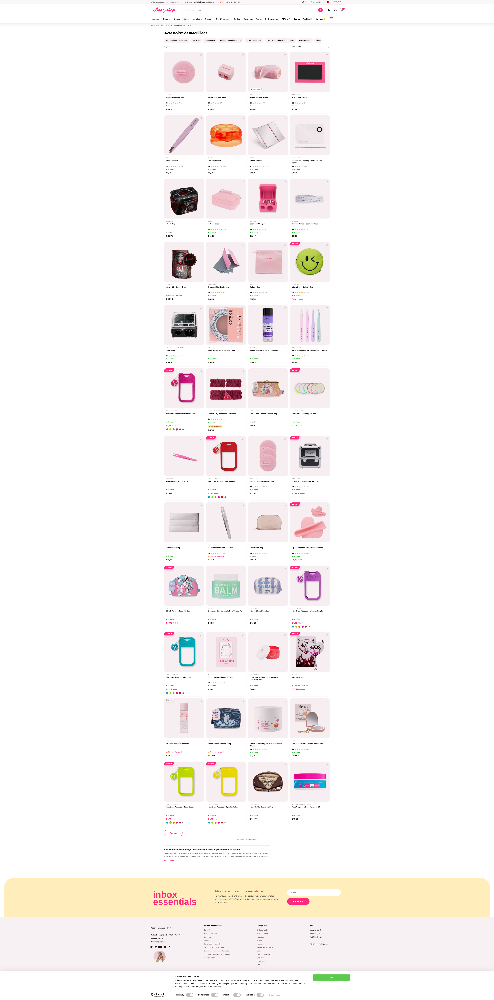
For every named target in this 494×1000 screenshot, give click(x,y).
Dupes (297, 19)
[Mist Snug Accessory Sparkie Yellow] (226, 782)
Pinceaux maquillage (265, 947)
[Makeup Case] (226, 199)
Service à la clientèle (213, 925)
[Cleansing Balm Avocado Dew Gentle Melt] (226, 586)
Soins (186, 19)
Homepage (155, 25)
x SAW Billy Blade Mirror (176, 287)
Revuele (253, 347)
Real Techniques (256, 545)
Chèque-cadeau (263, 930)
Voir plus (173, 833)
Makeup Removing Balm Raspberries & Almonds (266, 745)
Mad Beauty (254, 411)
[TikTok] (169, 947)
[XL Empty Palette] (310, 72)
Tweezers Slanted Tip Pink (177, 481)
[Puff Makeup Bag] (184, 522)
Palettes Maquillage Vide (230, 40)
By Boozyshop (272, 19)
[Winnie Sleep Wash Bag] (268, 586)
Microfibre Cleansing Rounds (304, 414)
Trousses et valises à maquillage (280, 40)
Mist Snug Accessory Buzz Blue (179, 677)
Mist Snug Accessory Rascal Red (221, 481)
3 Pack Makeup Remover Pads (262, 481)
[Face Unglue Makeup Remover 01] (310, 782)
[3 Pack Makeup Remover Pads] (268, 456)
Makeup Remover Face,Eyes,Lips (264, 350)
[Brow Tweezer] (184, 135)
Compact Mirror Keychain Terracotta (307, 744)
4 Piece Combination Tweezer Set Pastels (309, 350)
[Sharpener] (184, 325)
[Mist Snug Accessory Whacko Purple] (310, 586)
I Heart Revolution (215, 411)
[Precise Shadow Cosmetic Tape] (310, 199)
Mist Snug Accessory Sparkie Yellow (223, 807)
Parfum (237, 19)
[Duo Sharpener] (226, 135)
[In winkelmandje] (199, 87)
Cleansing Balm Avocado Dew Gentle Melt (225, 611)
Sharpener (170, 350)
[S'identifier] (329, 10)
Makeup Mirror (256, 161)
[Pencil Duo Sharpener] (226, 72)
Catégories (262, 925)
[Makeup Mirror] (268, 135)
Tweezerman (212, 545)
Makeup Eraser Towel (259, 97)
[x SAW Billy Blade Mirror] (184, 262)
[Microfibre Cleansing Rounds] (310, 388)
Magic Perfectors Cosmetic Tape (221, 350)
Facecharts (210, 40)
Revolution (296, 221)
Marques (155, 19)
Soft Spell (170, 478)
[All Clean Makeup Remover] (184, 718)
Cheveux (209, 19)
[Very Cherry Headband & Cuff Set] (226, 388)
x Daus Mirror (297, 677)
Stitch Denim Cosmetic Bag (219, 744)
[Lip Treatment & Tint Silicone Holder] (310, 522)
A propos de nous (211, 933)
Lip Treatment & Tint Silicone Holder (307, 548)
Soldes (177, 19)
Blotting (196, 40)
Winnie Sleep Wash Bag (259, 611)
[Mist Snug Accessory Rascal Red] (226, 456)
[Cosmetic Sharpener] (268, 199)
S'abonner (298, 901)
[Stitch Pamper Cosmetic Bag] (184, 586)
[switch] (214, 995)
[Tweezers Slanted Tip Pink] (184, 456)
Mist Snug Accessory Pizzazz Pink (180, 414)
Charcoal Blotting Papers (218, 287)
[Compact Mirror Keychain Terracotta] (310, 718)
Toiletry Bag (255, 287)
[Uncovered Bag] (268, 522)
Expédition (208, 937)
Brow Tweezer (172, 161)
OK (331, 977)
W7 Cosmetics (255, 674)
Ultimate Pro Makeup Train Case (305, 481)
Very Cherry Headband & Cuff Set (222, 414)
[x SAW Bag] (184, 199)
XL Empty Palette (299, 97)
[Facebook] (165, 947)
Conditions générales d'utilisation (217, 954)
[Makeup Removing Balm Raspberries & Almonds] (268, 718)
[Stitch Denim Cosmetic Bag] (226, 718)
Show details (274, 995)
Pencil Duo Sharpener (217, 97)
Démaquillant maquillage (176, 40)
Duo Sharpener (214, 161)
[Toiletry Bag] (268, 262)
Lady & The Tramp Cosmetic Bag (263, 414)
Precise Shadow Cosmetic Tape (305, 224)
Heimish (169, 741)
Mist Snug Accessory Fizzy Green (180, 807)
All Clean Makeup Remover (177, 744)
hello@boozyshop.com (319, 944)
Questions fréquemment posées (216, 951)
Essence (169, 158)
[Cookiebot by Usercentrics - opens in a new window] (157, 995)
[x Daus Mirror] (310, 652)
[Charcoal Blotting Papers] (226, 262)
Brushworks (212, 284)
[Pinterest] (156, 947)
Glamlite (169, 221)
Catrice (253, 221)
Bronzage (248, 19)
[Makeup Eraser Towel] (268, 72)
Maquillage (197, 19)
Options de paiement (212, 944)
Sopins (259, 951)
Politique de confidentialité (214, 947)
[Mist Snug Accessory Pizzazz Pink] (184, 388)
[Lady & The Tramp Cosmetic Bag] (268, 388)
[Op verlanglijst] (201, 55)
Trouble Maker (172, 411)
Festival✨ (308, 19)
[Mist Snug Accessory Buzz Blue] (184, 652)
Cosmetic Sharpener (258, 224)
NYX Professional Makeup (176, 347)
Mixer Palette (305, 40)
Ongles (259, 19)
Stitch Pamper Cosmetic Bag (178, 611)
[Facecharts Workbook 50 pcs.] (226, 652)
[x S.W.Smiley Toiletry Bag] (310, 262)
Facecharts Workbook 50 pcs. (220, 677)
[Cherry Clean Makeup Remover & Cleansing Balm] (268, 652)
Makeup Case (213, 224)
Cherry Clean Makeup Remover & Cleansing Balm (264, 678)
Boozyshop (170, 95)
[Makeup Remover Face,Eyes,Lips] (268, 325)
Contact (207, 930)
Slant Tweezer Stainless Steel (220, 548)
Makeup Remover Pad (175, 97)
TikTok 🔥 (286, 19)
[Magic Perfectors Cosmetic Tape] (226, 325)
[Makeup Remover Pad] (184, 72)
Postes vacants (210, 958)
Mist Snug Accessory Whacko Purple (307, 611)
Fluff (252, 741)
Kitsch (294, 741)
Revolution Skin (298, 284)
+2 (183, 429)
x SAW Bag (170, 224)
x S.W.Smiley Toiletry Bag (302, 287)
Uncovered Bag (256, 548)
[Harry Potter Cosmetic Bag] (268, 782)
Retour (206, 940)
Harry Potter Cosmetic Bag (261, 807)
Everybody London (173, 545)
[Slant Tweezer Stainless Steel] (226, 522)
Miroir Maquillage (254, 40)
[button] (167, 429)
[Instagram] (152, 947)
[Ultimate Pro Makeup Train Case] (310, 456)
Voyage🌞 (321, 19)
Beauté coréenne (223, 19)
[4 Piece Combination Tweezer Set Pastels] (310, 325)
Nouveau (167, 19)
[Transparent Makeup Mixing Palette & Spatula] (310, 135)
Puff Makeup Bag (173, 548)
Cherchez (320, 10)
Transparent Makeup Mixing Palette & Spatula (308, 162)
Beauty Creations (299, 545)
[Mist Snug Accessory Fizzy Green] (184, 782)
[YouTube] (160, 947)
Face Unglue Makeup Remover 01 (306, 807)
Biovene (211, 608)
